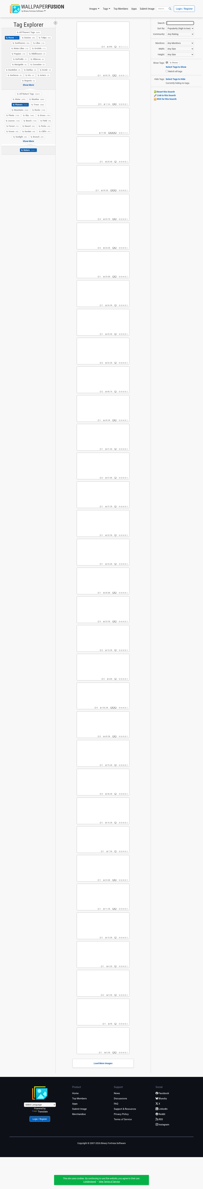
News (117, 1093)
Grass (45, 115)
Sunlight (21, 137)
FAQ (116, 1103)
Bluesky (163, 1098)
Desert (30, 126)
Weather (38, 99)
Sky (29, 115)
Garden (30, 131)
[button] (37, 8)
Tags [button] (105, 8)
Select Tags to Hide (175, 79)
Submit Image (147, 8)
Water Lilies (21, 48)
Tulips (46, 37)
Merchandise (79, 1114)
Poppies (19, 54)
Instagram (164, 1124)
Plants (14, 115)
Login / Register (184, 8)
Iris (31, 75)
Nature (29, 150)
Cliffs (46, 131)
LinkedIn (163, 1109)
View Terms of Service (109, 1181)
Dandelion (14, 70)
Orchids (40, 48)
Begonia (29, 80)
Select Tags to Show (176, 67)
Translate (43, 1111)
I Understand (89, 1181)
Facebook (164, 1093)
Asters (44, 75)
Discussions (120, 1098)
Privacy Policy (121, 1114)
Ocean (14, 131)
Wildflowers (38, 54)
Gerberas (16, 75)
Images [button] (93, 8)
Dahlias (31, 70)
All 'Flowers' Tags (29, 32)
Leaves (14, 121)
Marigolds (20, 64)
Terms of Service (123, 1119)
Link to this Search (166, 95)
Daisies (29, 37)
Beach (31, 121)
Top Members (121, 8)
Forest (14, 126)
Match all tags (175, 71)
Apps (134, 8)
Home (75, 1093)
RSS (161, 1119)
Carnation (39, 64)
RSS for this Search (167, 99)
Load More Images (103, 1063)
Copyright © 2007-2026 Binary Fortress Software (101, 1143)
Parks (45, 126)
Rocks (40, 110)
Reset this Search (166, 91)
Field (47, 121)
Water (20, 99)
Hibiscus (38, 59)
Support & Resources (125, 1109)
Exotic (46, 70)
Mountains (21, 110)
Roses (13, 37)
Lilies (40, 43)
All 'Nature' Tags (29, 94)
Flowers (21, 104)
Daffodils (21, 59)
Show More (28, 85)
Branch (38, 137)
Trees (39, 104)
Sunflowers (22, 43)
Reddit (162, 1114)
